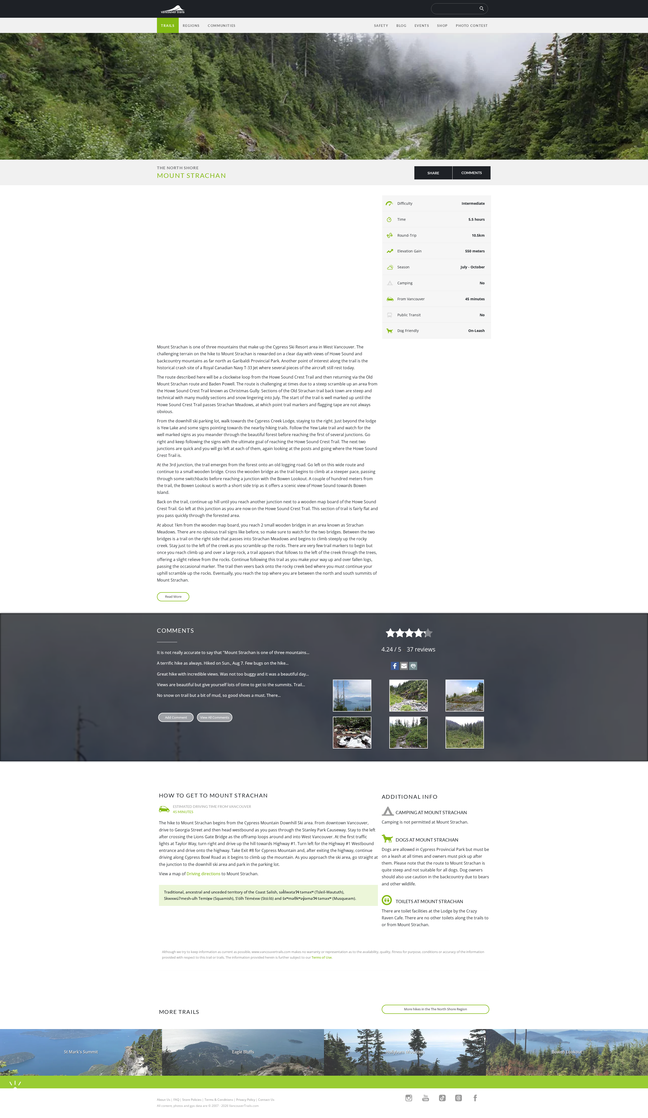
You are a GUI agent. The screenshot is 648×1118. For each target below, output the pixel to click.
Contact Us (266, 1099)
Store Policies (191, 1099)
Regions (191, 26)
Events (422, 26)
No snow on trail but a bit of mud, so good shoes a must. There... (219, 695)
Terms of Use (322, 957)
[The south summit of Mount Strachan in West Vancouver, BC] (465, 696)
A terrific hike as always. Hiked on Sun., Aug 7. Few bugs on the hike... (223, 663)
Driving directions (203, 874)
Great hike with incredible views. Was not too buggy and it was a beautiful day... (233, 674)
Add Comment (176, 717)
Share (433, 173)
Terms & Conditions (219, 1099)
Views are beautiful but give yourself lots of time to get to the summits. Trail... (231, 684)
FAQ (176, 1099)
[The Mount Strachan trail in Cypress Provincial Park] (409, 733)
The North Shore (178, 167)
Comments (471, 173)
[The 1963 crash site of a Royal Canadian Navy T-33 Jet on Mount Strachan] (352, 733)
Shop (442, 26)
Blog (401, 26)
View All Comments (214, 717)
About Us (163, 1099)
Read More (173, 596)
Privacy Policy (245, 1099)
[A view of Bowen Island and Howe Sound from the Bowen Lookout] (352, 696)
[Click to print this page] (413, 666)
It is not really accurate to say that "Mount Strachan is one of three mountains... (233, 652)
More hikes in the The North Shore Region (435, 1009)
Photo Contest (472, 26)
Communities (222, 26)
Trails (168, 26)
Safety (381, 26)
